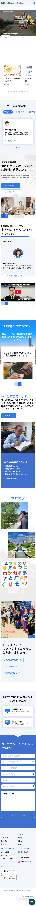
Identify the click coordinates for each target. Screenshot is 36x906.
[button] (8, 91)
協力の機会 (4, 841)
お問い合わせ (5, 855)
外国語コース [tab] (20, 112)
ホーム (3, 8)
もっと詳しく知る (10, 141)
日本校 (20, 844)
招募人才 (3, 844)
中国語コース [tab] (7, 112)
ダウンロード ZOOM (7, 858)
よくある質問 (5, 852)
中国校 (20, 841)
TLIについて (4, 837)
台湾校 (20, 838)
